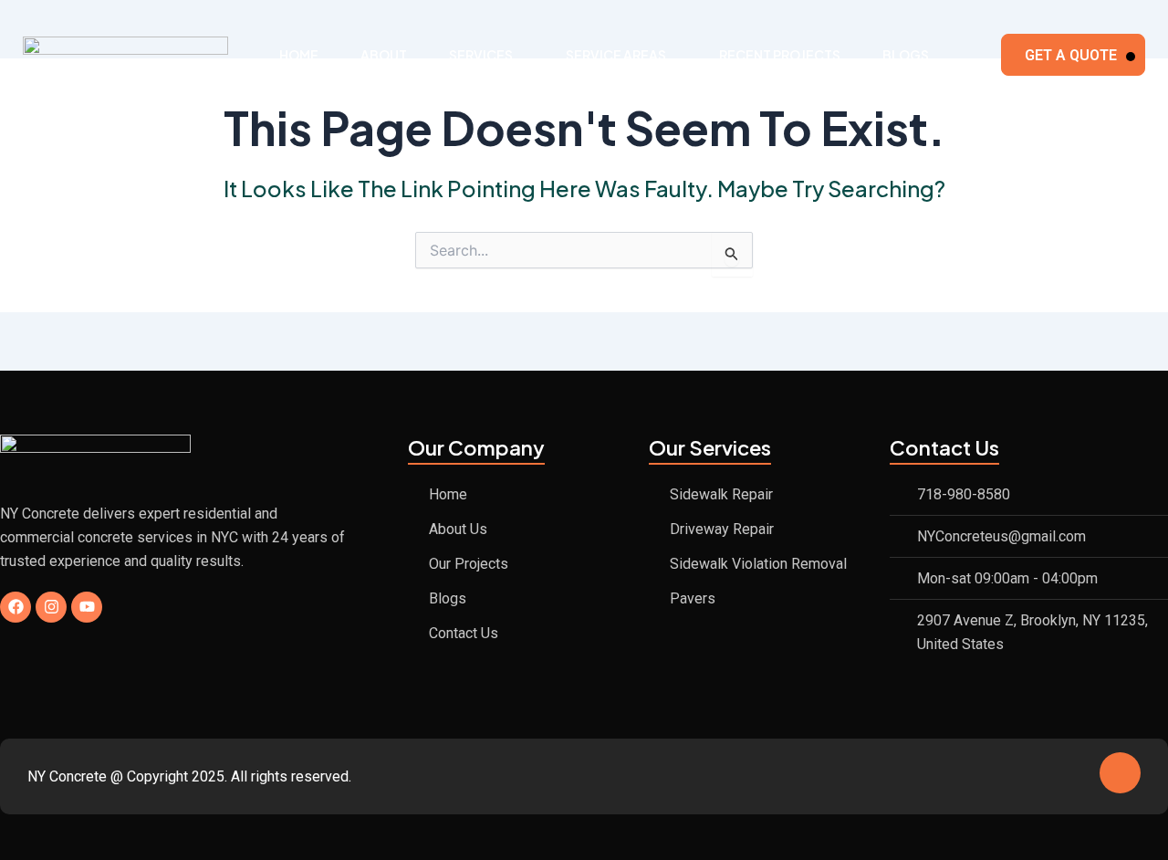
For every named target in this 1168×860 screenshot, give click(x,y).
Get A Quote (1071, 55)
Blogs (905, 55)
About (383, 55)
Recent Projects (779, 55)
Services (481, 55)
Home (298, 55)
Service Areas (616, 55)
